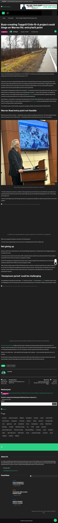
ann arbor (4, 418)
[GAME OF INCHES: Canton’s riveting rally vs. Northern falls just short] (6, 502)
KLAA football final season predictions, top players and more (20, 1)
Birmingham (29, 418)
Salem (3, 432)
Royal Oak (50, 429)
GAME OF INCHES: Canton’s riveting (18, 502)
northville (11, 426)
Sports (14, 480)
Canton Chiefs (49, 418)
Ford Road (31, 94)
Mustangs (4, 426)
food (3, 423)
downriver (41, 421)
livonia (27, 423)
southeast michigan (36, 432)
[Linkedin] (50, 13)
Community (10, 18)
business (36, 418)
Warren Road (34, 101)
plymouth (44, 426)
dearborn (29, 421)
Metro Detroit (49, 423)
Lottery (41, 423)
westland (11, 435)
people (37, 426)
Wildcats (17, 435)
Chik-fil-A (43, 280)
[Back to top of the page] (55, 520)
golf (15, 423)
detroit (34, 421)
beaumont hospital (13, 418)
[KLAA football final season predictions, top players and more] (6, 483)
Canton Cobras (5, 421)
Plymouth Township (18, 429)
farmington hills (48, 421)
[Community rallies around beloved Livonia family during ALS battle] (6, 493)
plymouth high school (7, 429)
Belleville (22, 418)
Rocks (44, 429)
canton (41, 418)
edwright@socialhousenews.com (10, 470)
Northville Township (20, 426)
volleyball (4, 435)
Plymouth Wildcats (29, 429)
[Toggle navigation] (3, 13)
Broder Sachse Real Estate (7, 345)
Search (2, 401)
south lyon (45, 432)
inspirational (21, 423)
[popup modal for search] (54, 13)
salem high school (12, 432)
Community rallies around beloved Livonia (20, 492)
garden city (9, 423)
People (14, 490)
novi (28, 426)
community (21, 421)
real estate (38, 429)
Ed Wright (15, 31)
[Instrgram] (48, 13)
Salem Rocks (21, 432)
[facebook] (43, 13)
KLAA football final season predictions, (18, 483)
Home (4, 18)
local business (34, 423)
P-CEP (32, 426)
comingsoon (14, 421)
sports (51, 432)
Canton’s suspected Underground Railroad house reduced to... (19, 397)
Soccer (27, 432)
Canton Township (11, 365)
